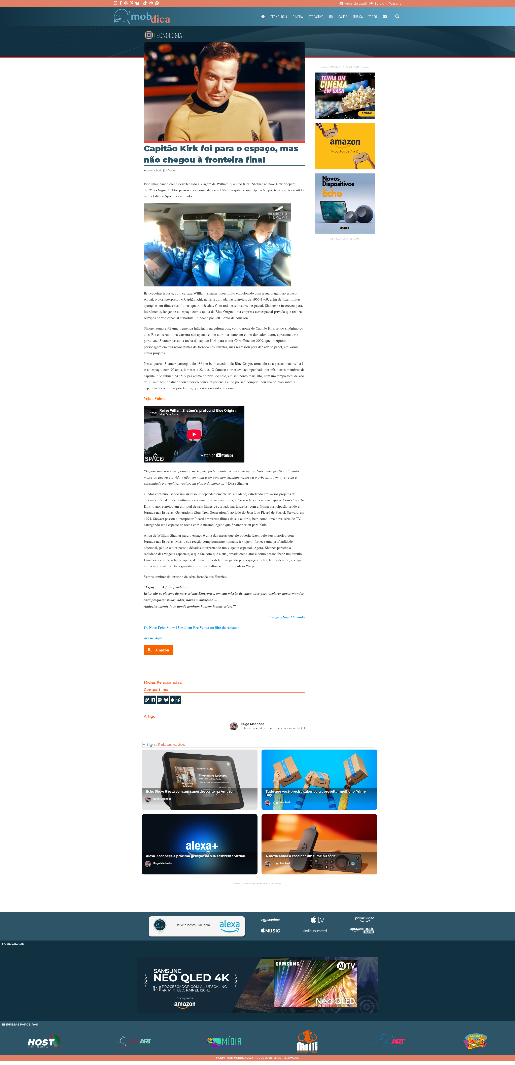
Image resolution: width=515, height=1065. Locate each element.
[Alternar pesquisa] (397, 16)
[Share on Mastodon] (160, 700)
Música (358, 16)
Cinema (298, 16)
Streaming (315, 16)
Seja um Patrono (388, 3)
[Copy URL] (147, 700)
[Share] (166, 700)
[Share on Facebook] (153, 700)
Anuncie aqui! (356, 3)
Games (342, 16)
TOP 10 (372, 16)
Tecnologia (278, 16)
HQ (331, 16)
